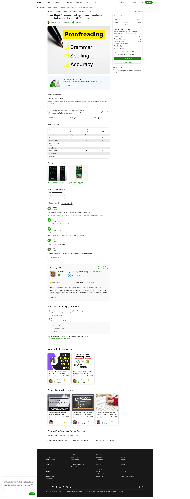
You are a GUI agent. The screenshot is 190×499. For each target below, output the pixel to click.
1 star (49, 198)
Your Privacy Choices (103, 491)
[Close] (34, 479)
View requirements (56, 315)
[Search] (121, 2)
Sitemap (121, 491)
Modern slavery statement (127, 476)
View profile (101, 267)
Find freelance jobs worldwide (78, 462)
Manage (32, 493)
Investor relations (125, 462)
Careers (123, 464)
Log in (141, 2)
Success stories (99, 459)
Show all (55, 331)
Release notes (99, 476)
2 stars (49, 196)
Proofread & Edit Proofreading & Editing (58, 440)
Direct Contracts (50, 476)
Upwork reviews (99, 462)
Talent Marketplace (50, 459)
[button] (77, 22)
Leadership (123, 459)
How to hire (48, 457)
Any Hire (48, 471)
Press (122, 469)
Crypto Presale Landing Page (56, 182)
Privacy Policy (79, 491)
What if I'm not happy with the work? (61, 338)
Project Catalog (41, 7)
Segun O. (53, 22)
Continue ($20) (127, 58)
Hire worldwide (49, 478)
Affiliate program (100, 469)
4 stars (49, 193)
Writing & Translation (56, 11)
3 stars (49, 195)
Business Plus (49, 469)
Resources (98, 464)
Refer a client (99, 471)
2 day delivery (79, 376)
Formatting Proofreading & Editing (105, 440)
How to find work (75, 457)
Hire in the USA (49, 481)
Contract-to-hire (50, 473)
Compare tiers (136, 16)
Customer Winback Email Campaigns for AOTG (76, 183)
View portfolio (102, 269)
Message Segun (127, 62)
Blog (97, 466)
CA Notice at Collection (90, 491)
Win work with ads (75, 466)
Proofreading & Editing (71, 81)
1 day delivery (54, 376)
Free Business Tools (100, 473)
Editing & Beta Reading (70, 11)
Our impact (123, 466)
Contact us (123, 471)
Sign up (149, 2)
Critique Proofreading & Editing (80, 440)
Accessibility (114, 491)
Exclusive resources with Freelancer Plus (81, 469)
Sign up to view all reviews (55, 257)
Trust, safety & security (126, 473)
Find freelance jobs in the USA (78, 464)
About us (123, 457)
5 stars (49, 192)
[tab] (54, 203)
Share (140, 11)
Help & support (99, 457)
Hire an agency (49, 464)
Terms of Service (71, 491)
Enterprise (48, 466)
